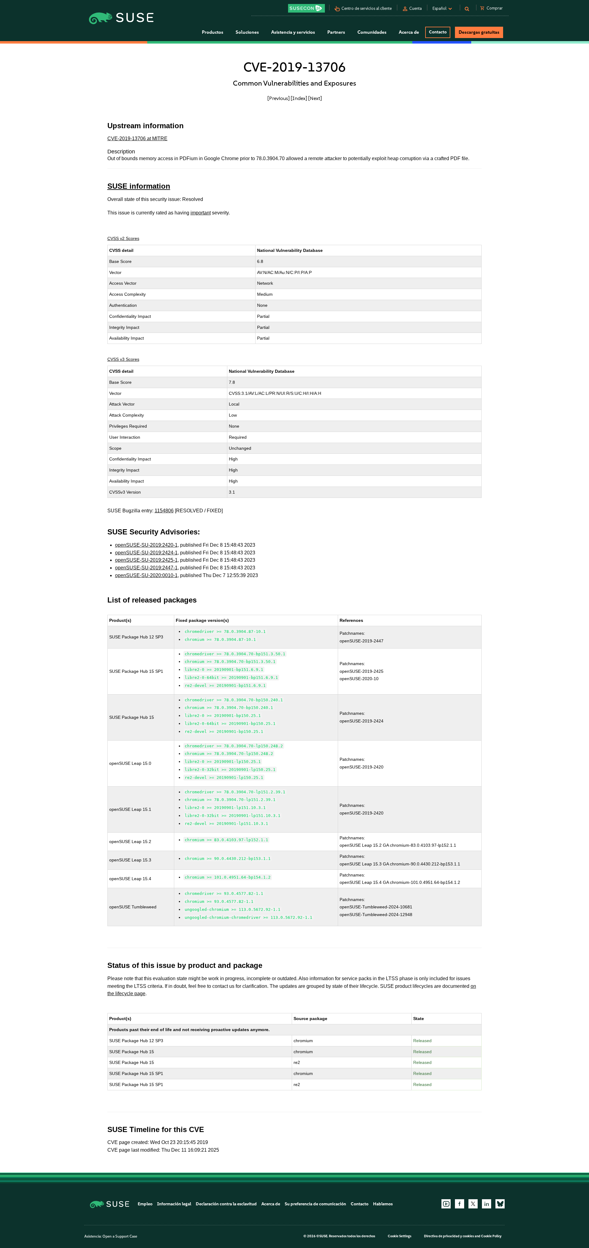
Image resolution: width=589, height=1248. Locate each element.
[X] (473, 1203)
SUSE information (138, 186)
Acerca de (270, 1204)
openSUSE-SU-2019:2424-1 (146, 552)
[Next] (315, 98)
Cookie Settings (399, 1236)
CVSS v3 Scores (123, 359)
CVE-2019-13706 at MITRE (137, 138)
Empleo (145, 1204)
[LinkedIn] (486, 1203)
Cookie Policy (491, 1236)
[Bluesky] (500, 1203)
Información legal (174, 1204)
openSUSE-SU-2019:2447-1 (146, 567)
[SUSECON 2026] (306, 8)
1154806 (164, 510)
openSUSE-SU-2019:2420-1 (146, 545)
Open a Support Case (119, 1236)
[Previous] (279, 98)
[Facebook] (459, 1203)
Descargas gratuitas (479, 32)
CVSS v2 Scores (123, 238)
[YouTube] (446, 1203)
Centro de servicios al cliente (366, 8)
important (201, 212)
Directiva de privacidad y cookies (449, 1236)
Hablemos (383, 1204)
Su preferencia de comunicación (315, 1204)
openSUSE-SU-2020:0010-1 (146, 575)
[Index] (299, 98)
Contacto (438, 32)
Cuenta (415, 8)
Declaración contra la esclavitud (226, 1204)
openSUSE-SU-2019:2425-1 (146, 560)
